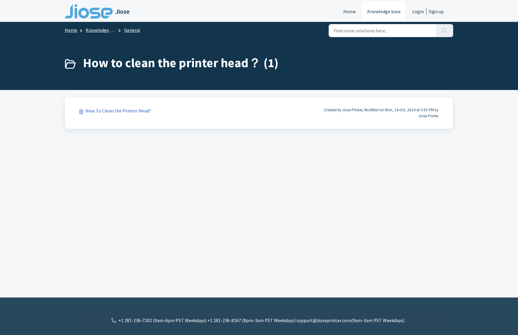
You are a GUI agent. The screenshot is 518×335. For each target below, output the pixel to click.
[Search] (444, 30)
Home (349, 11)
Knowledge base (384, 11)
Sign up (436, 11)
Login (418, 11)
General (132, 30)
